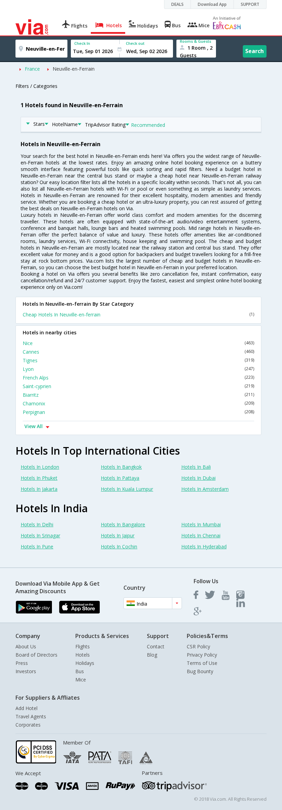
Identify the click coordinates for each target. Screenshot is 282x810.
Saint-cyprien (138, 386)
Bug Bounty (200, 671)
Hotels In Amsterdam (205, 489)
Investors (25, 671)
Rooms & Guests (195, 41)
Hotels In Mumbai (201, 524)
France (32, 68)
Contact (155, 646)
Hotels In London (40, 467)
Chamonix (138, 403)
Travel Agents (30, 716)
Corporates (28, 724)
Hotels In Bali (196, 467)
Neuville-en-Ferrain (74, 68)
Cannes (138, 351)
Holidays (84, 663)
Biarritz (138, 395)
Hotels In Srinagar (40, 535)
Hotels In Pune (37, 546)
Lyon (138, 369)
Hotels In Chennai (200, 535)
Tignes (138, 360)
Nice (138, 343)
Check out (135, 43)
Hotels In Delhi (37, 524)
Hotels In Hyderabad (204, 546)
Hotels (82, 654)
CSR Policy (198, 646)
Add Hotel (26, 708)
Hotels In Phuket (39, 478)
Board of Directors (36, 654)
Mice (80, 679)
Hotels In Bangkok (121, 467)
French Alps (138, 377)
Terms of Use (202, 663)
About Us (25, 646)
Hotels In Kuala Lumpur (127, 489)
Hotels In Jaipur (117, 535)
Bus (79, 671)
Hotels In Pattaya (120, 478)
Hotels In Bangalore (123, 524)
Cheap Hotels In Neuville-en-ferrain (138, 314)
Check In (82, 43)
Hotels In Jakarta (39, 489)
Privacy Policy (202, 654)
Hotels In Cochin (119, 546)
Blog (152, 654)
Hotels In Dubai (198, 478)
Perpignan (138, 412)
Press (21, 663)
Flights (82, 646)
